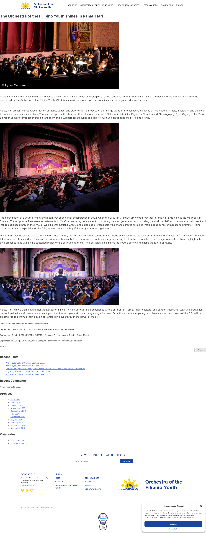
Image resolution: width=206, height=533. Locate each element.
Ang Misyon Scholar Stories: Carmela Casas (25, 363)
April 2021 (15, 399)
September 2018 (17, 428)
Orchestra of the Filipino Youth (97, 5)
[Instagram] (27, 490)
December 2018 (17, 425)
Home (57, 478)
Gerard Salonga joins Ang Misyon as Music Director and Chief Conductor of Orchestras (45, 368)
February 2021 (16, 402)
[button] (201, 506)
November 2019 (17, 416)
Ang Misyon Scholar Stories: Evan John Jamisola (28, 371)
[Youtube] (31, 490)
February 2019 (16, 422)
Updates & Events (18, 443)
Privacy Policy (173, 529)
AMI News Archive (93, 489)
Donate (88, 485)
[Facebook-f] (22, 490)
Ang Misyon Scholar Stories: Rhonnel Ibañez (25, 374)
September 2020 (18, 411)
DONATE (180, 5)
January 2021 (16, 405)
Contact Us (167, 5)
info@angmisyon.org (27, 485)
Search (3, 346)
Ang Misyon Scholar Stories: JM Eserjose (24, 366)
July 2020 (15, 414)
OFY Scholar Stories (128, 5)
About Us (72, 5)
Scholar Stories (17, 440)
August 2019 (16, 419)
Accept (173, 524)
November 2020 (17, 408)
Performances (150, 5)
